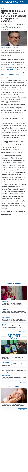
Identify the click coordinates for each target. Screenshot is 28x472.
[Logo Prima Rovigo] (14, 2)
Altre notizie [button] (22, 331)
